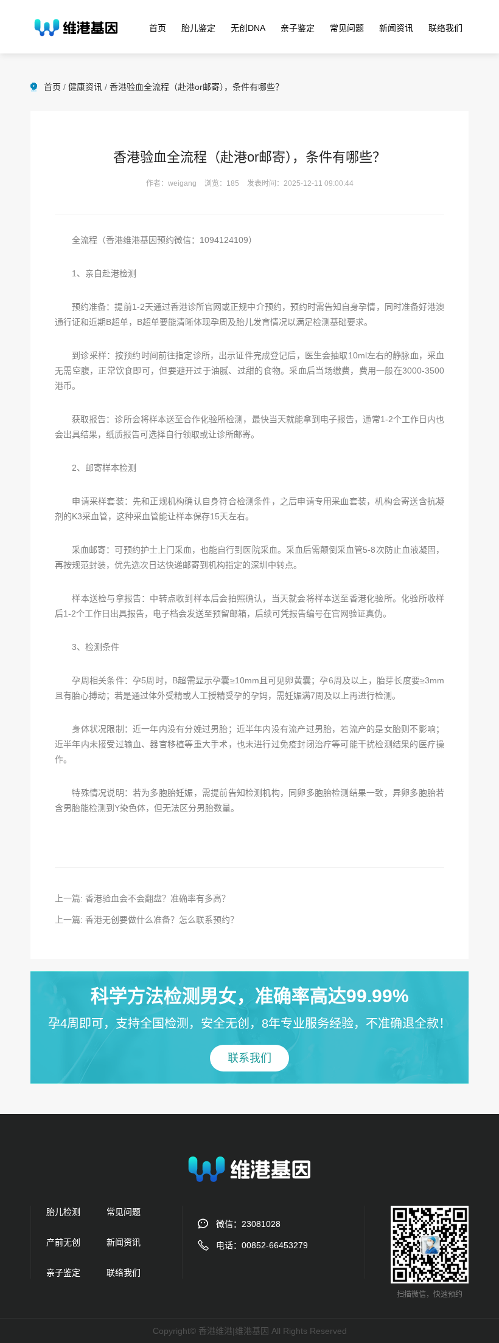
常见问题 (347, 28)
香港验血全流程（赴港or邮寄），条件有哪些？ (197, 87)
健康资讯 (85, 87)
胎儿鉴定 (198, 28)
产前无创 (63, 1242)
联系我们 (249, 1058)
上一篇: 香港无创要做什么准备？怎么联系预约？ (147, 919)
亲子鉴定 (298, 28)
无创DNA (248, 28)
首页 (157, 28)
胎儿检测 (63, 1212)
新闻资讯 (396, 28)
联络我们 (445, 28)
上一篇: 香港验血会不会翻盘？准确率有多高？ (142, 898)
